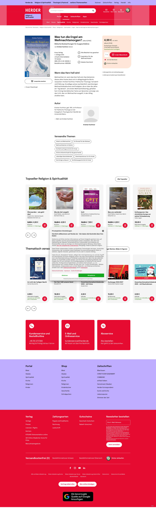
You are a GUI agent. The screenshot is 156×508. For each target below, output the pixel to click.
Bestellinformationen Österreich (90, 458)
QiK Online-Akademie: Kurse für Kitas (36, 439)
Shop (66, 16)
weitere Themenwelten (78, 2)
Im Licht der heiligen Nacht (37, 282)
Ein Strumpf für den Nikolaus (82, 141)
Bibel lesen (101, 370)
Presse (28, 424)
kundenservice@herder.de (77, 341)
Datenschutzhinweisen (111, 439)
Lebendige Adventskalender (64, 156)
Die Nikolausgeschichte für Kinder (81, 160)
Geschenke (94, 22)
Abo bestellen (107, 341)
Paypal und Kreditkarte (60, 421)
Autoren (98, 2)
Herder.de (29, 2)
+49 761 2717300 (36, 341)
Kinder (28, 387)
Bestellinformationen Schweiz (63, 458)
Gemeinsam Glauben (104, 384)
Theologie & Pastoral (60, 2)
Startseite (35, 27)
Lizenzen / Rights (31, 428)
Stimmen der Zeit (103, 397)
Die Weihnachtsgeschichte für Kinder (66, 149)
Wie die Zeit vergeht (61, 212)
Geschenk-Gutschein (86, 421)
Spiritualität (61, 22)
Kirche (69, 22)
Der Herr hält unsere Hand (63, 282)
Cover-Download (31, 87)
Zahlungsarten (60, 417)
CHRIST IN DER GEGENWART (106, 374)
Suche (52, 7)
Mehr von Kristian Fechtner (64, 119)
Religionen (75, 22)
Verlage (28, 421)
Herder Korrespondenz (105, 387)
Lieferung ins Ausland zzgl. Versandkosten (114, 75)
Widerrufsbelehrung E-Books (72, 474)
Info (129, 2)
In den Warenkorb (121, 55)
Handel (123, 2)
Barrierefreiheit (74, 476)
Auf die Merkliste (112, 60)
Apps (85, 16)
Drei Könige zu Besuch (62, 160)
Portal (59, 16)
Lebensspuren (102, 394)
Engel (73, 27)
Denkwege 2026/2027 (115, 282)
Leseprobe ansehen (40, 81)
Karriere (28, 431)
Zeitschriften (107, 2)
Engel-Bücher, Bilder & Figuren (116, 249)
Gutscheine (85, 417)
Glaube (53, 22)
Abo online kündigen (87, 484)
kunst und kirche (103, 391)
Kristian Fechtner (62, 47)
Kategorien (60, 27)
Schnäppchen (103, 22)
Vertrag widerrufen (68, 484)
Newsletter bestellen (117, 417)
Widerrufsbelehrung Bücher (55, 474)
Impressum (83, 476)
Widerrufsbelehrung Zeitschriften (91, 474)
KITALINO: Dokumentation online (37, 434)
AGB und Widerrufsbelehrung (38, 474)
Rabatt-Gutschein (85, 424)
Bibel (48, 22)
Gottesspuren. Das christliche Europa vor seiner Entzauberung (143, 214)
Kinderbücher (85, 22)
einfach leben (102, 380)
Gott (82, 212)
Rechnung (56, 424)
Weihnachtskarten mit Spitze (64, 145)
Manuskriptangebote (33, 444)
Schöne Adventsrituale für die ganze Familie (68, 152)
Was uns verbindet (114, 212)
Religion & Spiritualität (43, 2)
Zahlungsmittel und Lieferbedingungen (113, 72)
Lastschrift (56, 428)
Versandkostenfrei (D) (38, 458)
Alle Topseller (122, 179)
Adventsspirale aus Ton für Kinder (85, 156)
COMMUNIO (101, 377)
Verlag (116, 2)
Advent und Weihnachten (63, 141)
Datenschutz (105, 474)
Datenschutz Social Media (118, 474)
